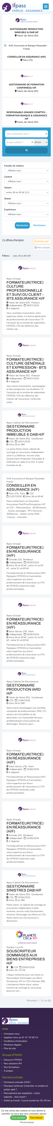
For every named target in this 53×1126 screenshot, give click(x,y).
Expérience (10, 209)
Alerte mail (42, 241)
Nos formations (12, 1067)
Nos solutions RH (13, 1063)
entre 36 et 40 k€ (21, 256)
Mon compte (43, 247)
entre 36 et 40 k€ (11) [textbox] (17, 192)
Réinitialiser (39, 225)
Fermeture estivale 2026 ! (17, 1082)
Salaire (8, 187)
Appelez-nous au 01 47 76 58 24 (21, 1037)
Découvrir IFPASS (13, 1059)
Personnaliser (27, 1122)
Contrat (8, 176)
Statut (7, 198)
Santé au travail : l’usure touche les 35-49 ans (27, 1100)
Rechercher (22, 225)
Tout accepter (18, 1117)
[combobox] (26, 170)
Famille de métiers (14, 165)
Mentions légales (12, 1044)
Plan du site (10, 1048)
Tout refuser (36, 1117)
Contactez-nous (12, 1033)
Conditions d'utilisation (15, 1041)
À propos (8, 1070)
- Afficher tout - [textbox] (14, 170)
